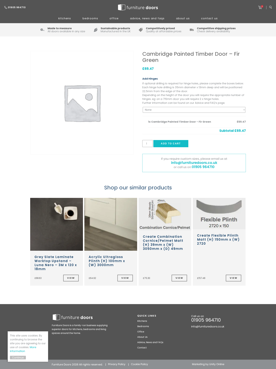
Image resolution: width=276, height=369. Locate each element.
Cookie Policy (139, 364)
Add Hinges (150, 78)
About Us (183, 18)
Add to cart (171, 143)
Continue (18, 357)
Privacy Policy (116, 364)
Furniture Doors (138, 7)
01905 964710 (17, 7)
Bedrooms (90, 18)
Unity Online (216, 364)
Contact (142, 347)
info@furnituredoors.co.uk (194, 162)
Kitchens (64, 18)
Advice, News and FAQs (147, 18)
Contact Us (209, 18)
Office (114, 18)
